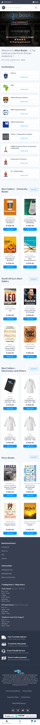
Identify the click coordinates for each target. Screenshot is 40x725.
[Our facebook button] (18, 710)
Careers (4, 558)
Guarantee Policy (13, 697)
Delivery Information (8, 577)
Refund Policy (25, 697)
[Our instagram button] (13, 710)
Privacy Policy (27, 691)
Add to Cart (10, 229)
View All (33, 189)
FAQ (3, 555)
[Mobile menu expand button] (35, 7)
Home (36, 2)
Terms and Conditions (13, 691)
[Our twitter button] (23, 710)
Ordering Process (7, 570)
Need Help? (7, 2)
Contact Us (5, 547)
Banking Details (7, 574)
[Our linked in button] (28, 710)
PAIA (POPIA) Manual (18, 703)
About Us (5, 551)
